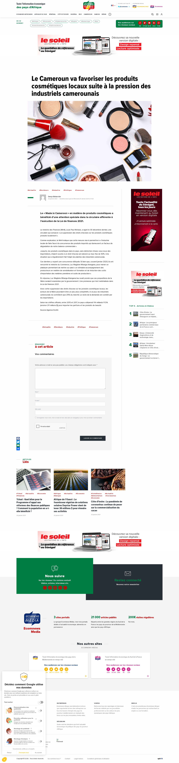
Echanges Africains (24, 14)
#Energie (57, 496)
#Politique (68, 190)
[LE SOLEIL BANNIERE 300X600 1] (146, 220)
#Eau (96, 21)
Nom (37, 392)
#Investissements (38, 25)
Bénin (104, 14)
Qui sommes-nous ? (54, 758)
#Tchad (19, 493)
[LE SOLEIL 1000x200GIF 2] (89, 45)
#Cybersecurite (61, 21)
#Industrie (56, 190)
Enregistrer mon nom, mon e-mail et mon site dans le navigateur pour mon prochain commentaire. (69, 417)
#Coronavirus (111, 496)
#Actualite (32, 190)
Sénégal (52, 14)
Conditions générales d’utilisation (98, 758)
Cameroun (88, 14)
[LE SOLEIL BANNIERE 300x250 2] (146, 284)
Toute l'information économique (30, 6)
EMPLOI (134, 703)
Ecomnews (123, 6)
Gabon (97, 14)
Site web (38, 409)
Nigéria (74, 14)
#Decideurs (43, 190)
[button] (110, 14)
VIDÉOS (97, 703)
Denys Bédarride (54, 196)
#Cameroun (79, 190)
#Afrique (35, 21)
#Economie (47, 21)
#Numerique (85, 21)
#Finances (20, 496)
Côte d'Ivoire (63, 14)
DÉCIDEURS (61, 721)
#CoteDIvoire (96, 493)
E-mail (37, 400)
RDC (80, 14)
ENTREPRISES (61, 703)
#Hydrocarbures (55, 25)
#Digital (74, 21)
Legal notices (78, 758)
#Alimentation (96, 496)
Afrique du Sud (40, 14)
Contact (67, 758)
